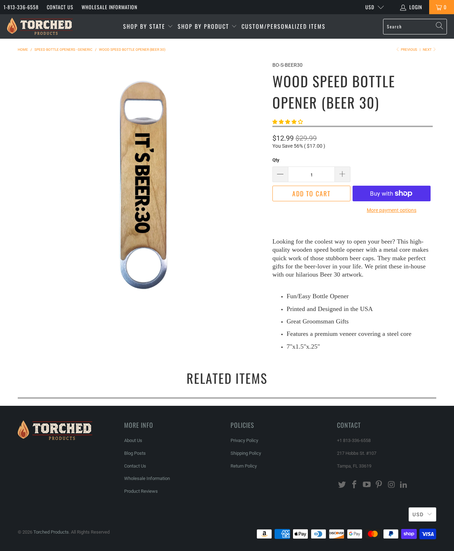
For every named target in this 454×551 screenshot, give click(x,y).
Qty (275, 160)
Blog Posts (135, 453)
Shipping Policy (246, 453)
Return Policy (244, 466)
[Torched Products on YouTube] (366, 485)
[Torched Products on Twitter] (342, 485)
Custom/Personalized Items (284, 26)
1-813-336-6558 (21, 7)
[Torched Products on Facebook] (354, 485)
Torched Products (51, 532)
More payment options (391, 210)
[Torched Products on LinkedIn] (403, 485)
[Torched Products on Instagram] (391, 485)
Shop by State (145, 26)
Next (427, 49)
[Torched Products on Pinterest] (379, 485)
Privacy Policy (244, 440)
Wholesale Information (109, 7)
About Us (133, 440)
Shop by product (204, 26)
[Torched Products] (40, 26)
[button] (287, 122)
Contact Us (60, 7)
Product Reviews (141, 491)
